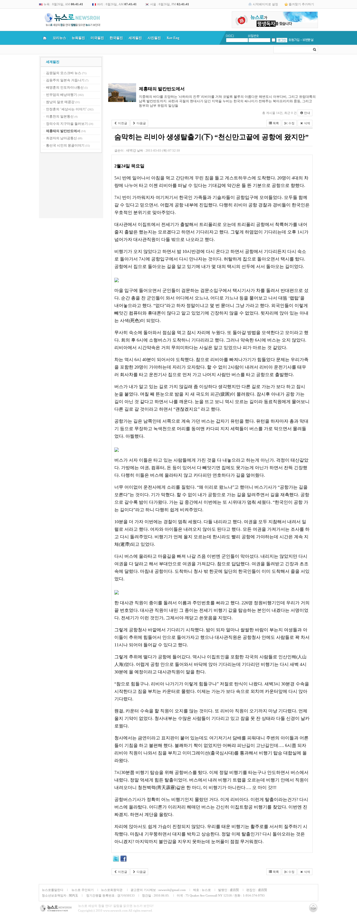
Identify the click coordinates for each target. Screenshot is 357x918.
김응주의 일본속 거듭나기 (65, 80)
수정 (291, 123)
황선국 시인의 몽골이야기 (65, 145)
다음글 (141, 123)
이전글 (122, 123)
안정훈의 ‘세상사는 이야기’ (66, 109)
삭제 (306, 123)
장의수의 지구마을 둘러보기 (67, 124)
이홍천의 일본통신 (60, 116)
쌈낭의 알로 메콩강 (60, 102)
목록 (275, 123)
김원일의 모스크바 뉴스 (63, 73)
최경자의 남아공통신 (61, 138)
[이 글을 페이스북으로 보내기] (123, 859)
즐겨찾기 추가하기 (301, 4)
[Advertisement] (71, 186)
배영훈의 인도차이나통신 (65, 87)
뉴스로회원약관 (112, 890)
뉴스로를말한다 (52, 890)
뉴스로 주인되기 (82, 890)
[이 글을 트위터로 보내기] (116, 859)
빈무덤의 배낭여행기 (61, 95)
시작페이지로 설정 (265, 4)
